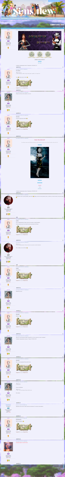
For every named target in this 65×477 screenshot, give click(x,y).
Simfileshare (40, 188)
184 (27, 138)
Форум (2, 465)
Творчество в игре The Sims (8, 465)
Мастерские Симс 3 (16, 465)
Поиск (60, 23)
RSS (26, 21)
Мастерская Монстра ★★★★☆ (24, 465)
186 (27, 219)
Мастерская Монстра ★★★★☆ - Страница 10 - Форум (14, 21)
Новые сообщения (45, 23)
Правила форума (55, 23)
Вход (25, 21)
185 (27, 194)
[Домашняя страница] (19, 113)
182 (27, 92)
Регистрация (23, 21)
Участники (50, 23)
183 (27, 115)
